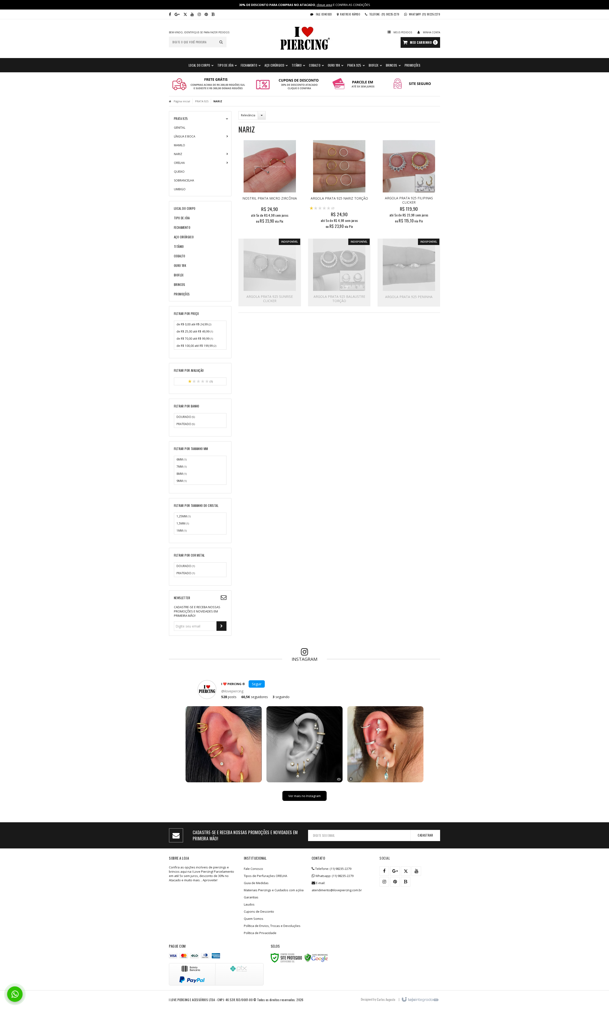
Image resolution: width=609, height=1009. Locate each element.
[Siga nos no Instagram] (199, 14)
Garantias (251, 897)
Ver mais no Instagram (304, 796)
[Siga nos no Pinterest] (206, 14)
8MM (182, 474)
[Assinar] (221, 626)
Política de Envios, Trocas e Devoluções (272, 926)
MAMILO (179, 145)
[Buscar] (221, 42)
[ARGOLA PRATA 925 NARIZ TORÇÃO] (339, 185)
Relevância (248, 115)
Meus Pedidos (402, 32)
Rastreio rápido (350, 14)
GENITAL (179, 128)
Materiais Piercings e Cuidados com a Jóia (274, 890)
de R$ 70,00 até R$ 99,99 (195, 339)
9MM (182, 481)
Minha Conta (431, 32)
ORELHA (179, 163)
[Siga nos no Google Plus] (177, 14)
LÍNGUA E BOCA (184, 136)
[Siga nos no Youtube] (192, 14)
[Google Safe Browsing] (316, 958)
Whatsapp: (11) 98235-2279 (334, 876)
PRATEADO (186, 424)
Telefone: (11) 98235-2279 (332, 869)
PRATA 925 (201, 101)
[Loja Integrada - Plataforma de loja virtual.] (419, 999)
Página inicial (182, 101)
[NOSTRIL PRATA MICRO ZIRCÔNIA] (269, 183)
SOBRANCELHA (184, 180)
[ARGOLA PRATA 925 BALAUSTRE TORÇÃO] (339, 272)
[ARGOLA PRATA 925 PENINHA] (409, 273)
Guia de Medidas (256, 883)
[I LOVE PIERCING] (304, 38)
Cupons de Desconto (259, 911)
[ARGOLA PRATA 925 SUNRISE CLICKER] (269, 272)
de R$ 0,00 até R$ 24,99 (194, 324)
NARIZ (178, 154)
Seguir (256, 684)
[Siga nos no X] (185, 14)
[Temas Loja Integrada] (386, 999)
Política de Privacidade (260, 933)
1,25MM (184, 516)
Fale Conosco (323, 14)
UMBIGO (180, 189)
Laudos (249, 904)
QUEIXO (179, 172)
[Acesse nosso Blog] (213, 14)
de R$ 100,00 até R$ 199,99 (196, 346)
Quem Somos (253, 918)
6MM (182, 459)
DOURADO (186, 417)
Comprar (272, 202)
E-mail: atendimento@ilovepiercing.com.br (337, 886)
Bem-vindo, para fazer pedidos (199, 32)
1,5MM (183, 523)
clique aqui (324, 5)
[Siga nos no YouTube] (416, 871)
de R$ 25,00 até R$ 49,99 (195, 331)
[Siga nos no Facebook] (170, 14)
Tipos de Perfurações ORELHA (265, 876)
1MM (182, 531)
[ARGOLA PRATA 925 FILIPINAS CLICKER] (409, 183)
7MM (182, 467)
